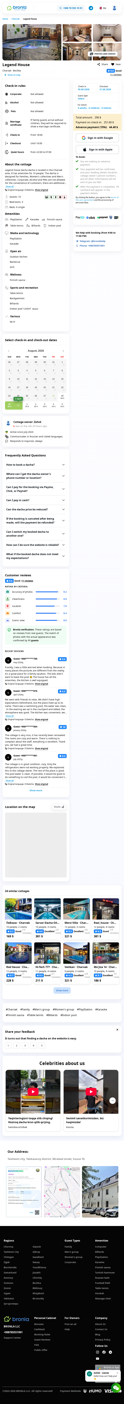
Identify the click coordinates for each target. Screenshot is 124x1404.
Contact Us (101, 1329)
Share (105, 64)
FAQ (36, 1344)
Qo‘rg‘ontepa (11, 1303)
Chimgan (9, 1257)
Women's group (74, 1257)
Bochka (37, 1282)
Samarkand (10, 1272)
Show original (41, 190)
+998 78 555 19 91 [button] (73, 8)
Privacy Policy (102, 1339)
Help (67, 1329)
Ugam (7, 1293)
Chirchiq (37, 1277)
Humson (8, 1282)
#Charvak (11, 1009)
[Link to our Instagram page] (97, 1352)
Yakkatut (9, 1298)
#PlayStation (84, 1009)
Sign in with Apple (100, 149)
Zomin (7, 1288)
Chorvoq (8, 1246)
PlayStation (101, 1257)
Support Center (12, 1337)
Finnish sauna (102, 1267)
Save (118, 64)
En (104, 8)
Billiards (99, 1251)
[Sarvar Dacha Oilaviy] (47, 909)
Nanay (36, 1262)
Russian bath (102, 1277)
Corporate (70, 1262)
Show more (36, 790)
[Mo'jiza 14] (106, 953)
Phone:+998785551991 (92, 245)
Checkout (103, 86)
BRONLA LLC (12, 1326)
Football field (102, 1282)
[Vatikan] (76, 953)
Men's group (72, 1251)
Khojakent (38, 1293)
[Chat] (116, 1388)
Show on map (14, 75)
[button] (91, 8)
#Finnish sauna (15, 1015)
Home (5, 19)
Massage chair (103, 1298)
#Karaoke (101, 1009)
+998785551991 (13, 1332)
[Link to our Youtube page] (97, 1358)
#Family (25, 1009)
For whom (82, 105)
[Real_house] (106, 909)
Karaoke (99, 1262)
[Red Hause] (18, 953)
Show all (10, 186)
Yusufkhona (39, 1267)
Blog (97, 1334)
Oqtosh (37, 1246)
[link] (5, 19)
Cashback (39, 1329)
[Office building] (100, 1192)
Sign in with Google (100, 138)
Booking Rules (42, 1334)
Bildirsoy (37, 1288)
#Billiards (52, 1015)
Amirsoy (8, 1277)
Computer (100, 1246)
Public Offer (40, 1350)
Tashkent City (11, 1251)
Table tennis (101, 1288)
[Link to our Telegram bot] (110, 1352)
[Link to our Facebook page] (104, 1352)
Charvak (16, 19)
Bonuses (39, 1324)
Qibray (36, 1251)
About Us (100, 1324)
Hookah (99, 1293)
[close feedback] (117, 1029)
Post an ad (70, 1324)
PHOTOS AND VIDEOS (104, 53)
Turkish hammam (105, 1272)
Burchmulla (10, 1267)
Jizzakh (37, 1272)
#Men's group (41, 1009)
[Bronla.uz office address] (62, 1192)
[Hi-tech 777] (47, 953)
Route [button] (57, 806)
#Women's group (63, 1009)
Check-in (82, 86)
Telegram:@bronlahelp (92, 241)
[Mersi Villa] (76, 909)
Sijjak (7, 1262)
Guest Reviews (42, 1339)
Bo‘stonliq (38, 1298)
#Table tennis (35, 1015)
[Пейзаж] (18, 909)
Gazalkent (38, 1257)
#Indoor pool (69, 1015)
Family (68, 1246)
